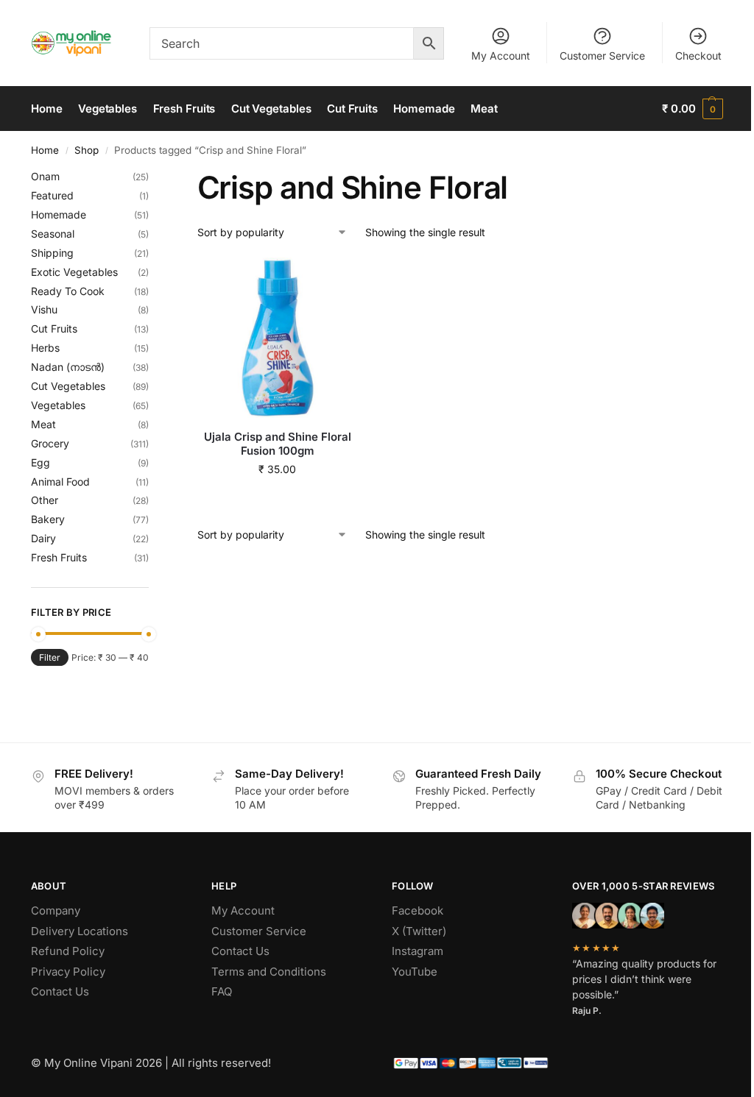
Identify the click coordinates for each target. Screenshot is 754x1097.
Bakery (48, 519)
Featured (52, 195)
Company (55, 910)
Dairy (43, 538)
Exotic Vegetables (74, 272)
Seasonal (52, 233)
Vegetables (58, 405)
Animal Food (60, 481)
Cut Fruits (54, 328)
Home (45, 150)
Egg (40, 462)
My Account (500, 55)
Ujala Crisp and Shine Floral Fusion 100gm (277, 444)
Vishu (44, 309)
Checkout (698, 55)
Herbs (45, 347)
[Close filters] (153, 178)
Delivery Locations (79, 931)
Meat (43, 424)
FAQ (221, 991)
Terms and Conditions (268, 972)
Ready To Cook (68, 291)
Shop (86, 150)
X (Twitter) (419, 931)
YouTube (414, 972)
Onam (45, 176)
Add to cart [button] (277, 500)
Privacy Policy (68, 972)
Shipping (52, 252)
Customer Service (602, 55)
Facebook (417, 910)
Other (44, 500)
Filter (49, 657)
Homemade (58, 214)
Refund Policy (68, 951)
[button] (692, 109)
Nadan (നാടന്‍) (68, 367)
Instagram (417, 951)
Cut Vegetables (68, 386)
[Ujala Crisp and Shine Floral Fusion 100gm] (277, 338)
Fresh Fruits (59, 557)
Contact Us (60, 991)
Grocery (50, 443)
